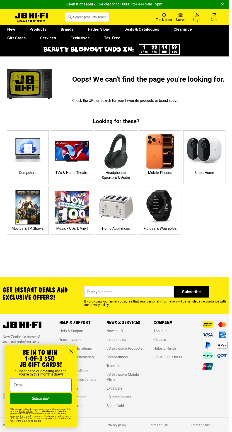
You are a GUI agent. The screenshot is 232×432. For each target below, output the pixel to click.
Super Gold (115, 406)
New (11, 29)
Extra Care (114, 388)
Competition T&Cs (61, 409)
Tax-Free (112, 38)
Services (48, 38)
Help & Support (71, 331)
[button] (114, 49)
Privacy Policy (26, 411)
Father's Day (99, 29)
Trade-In (113, 366)
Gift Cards (16, 38)
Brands (67, 29)
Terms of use (158, 425)
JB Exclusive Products (124, 348)
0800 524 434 (133, 4)
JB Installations (118, 397)
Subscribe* (41, 398)
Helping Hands (165, 348)
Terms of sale (200, 425)
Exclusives (79, 38)
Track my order (71, 339)
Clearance (183, 29)
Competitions (117, 357)
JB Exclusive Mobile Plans (122, 377)
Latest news (116, 339)
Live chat (104, 4)
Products (37, 29)
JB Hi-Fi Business (167, 357)
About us (160, 331)
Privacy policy (116, 425)
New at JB (114, 331)
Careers (159, 339)
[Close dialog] (71, 351)
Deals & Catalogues (141, 29)
